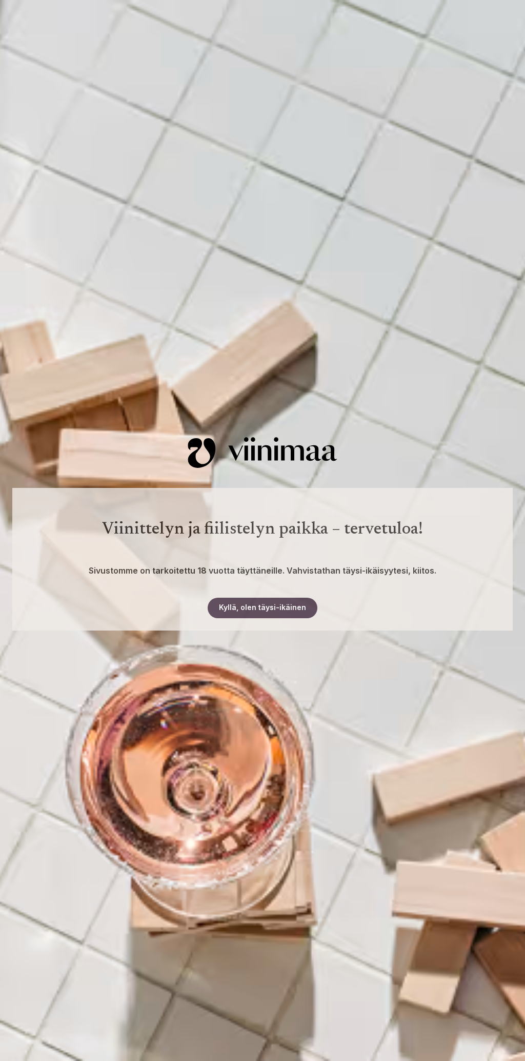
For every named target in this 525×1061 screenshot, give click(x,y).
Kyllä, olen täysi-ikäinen (262, 607)
